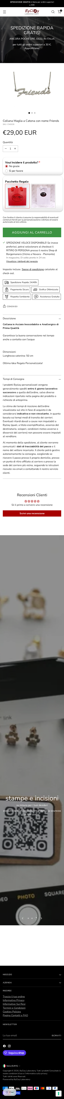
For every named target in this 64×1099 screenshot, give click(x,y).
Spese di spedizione (33, 269)
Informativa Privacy (13, 1000)
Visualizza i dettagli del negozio (22, 261)
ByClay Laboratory (28, 1070)
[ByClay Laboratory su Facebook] (5, 1046)
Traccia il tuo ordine (14, 996)
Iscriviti (56, 1035)
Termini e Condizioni (14, 1008)
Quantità (8, 142)
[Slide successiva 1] (28, 918)
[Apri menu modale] (4, 12)
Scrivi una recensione (32, 513)
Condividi (12, 306)
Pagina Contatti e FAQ (15, 1015)
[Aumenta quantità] (15, 149)
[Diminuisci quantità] (6, 149)
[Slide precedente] (23, 918)
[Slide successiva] (41, 918)
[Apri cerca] (53, 12)
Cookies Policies (12, 1011)
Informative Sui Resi (14, 1004)
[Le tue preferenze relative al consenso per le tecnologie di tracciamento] (59, 1094)
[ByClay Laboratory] (32, 12)
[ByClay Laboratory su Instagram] (9, 1046)
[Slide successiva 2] (32, 918)
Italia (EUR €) (12, 1066)
